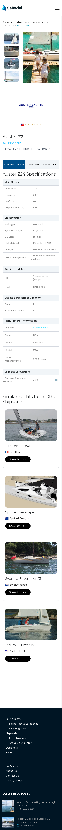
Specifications (13, 164)
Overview (33, 164)
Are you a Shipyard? (20, 742)
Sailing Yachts (13, 718)
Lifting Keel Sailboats (34, 149)
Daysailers (10, 149)
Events (10, 752)
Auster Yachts (33, 124)
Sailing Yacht (12, 143)
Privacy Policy (14, 780)
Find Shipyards (17, 738)
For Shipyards (13, 766)
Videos (45, 164)
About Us (11, 770)
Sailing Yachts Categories (23, 723)
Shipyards (11, 733)
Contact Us (12, 775)
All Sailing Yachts (18, 728)
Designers (12, 747)
